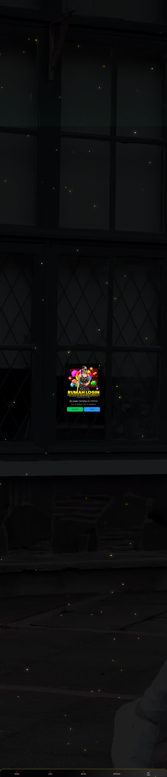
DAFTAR (83, 774)
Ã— (99, 366)
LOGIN (50, 774)
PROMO (17, 774)
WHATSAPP (117, 774)
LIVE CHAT (148, 774)
